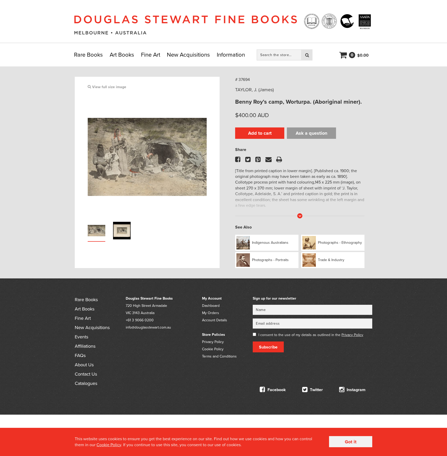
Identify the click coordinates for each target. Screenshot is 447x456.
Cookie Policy (213, 349)
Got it (350, 442)
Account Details (214, 320)
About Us (84, 365)
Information (231, 54)
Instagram (356, 389)
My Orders (210, 313)
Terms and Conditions (219, 356)
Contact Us (86, 374)
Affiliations (85, 346)
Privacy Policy (213, 342)
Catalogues (86, 383)
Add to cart (260, 133)
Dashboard (211, 305)
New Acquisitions (188, 54)
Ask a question (311, 133)
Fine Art (150, 54)
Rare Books (88, 54)
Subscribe (268, 347)
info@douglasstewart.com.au (148, 327)
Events (81, 337)
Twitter (316, 389)
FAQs (80, 355)
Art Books (122, 54)
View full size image (108, 87)
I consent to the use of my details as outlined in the (310, 335)
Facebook (276, 389)
